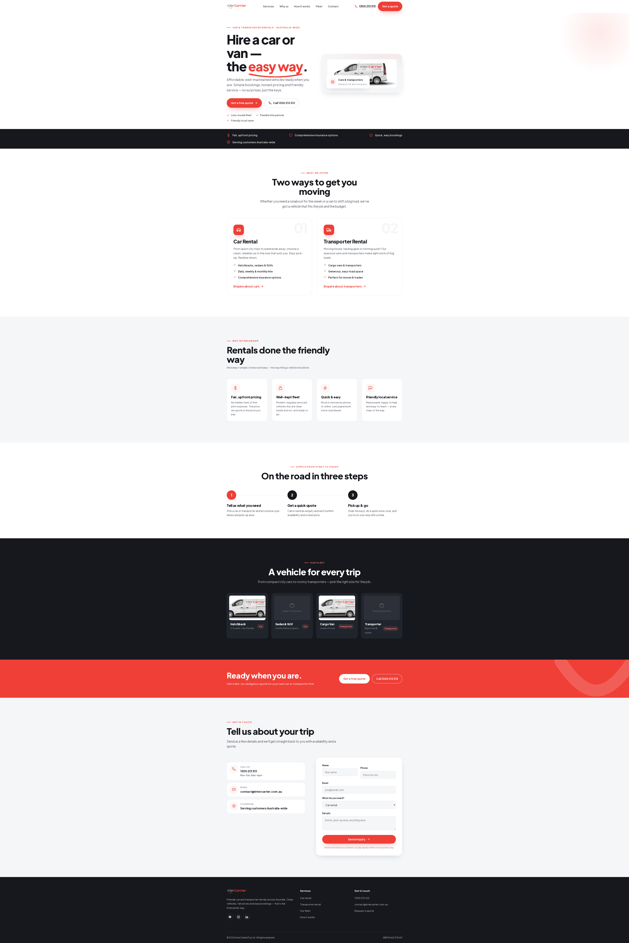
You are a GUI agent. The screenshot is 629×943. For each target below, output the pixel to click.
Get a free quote (242, 103)
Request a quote (364, 910)
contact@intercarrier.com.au (261, 791)
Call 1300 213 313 (284, 103)
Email (325, 783)
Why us (284, 6)
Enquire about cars (246, 286)
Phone (364, 768)
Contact (333, 6)
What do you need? (333, 798)
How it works (302, 6)
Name (325, 765)
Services (268, 6)
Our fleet (305, 910)
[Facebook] (230, 917)
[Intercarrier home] (237, 6)
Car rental (305, 897)
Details (326, 813)
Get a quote (390, 6)
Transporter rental (310, 904)
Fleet (319, 6)
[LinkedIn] (247, 917)
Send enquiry (356, 839)
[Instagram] (238, 917)
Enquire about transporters (343, 286)
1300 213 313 (367, 6)
